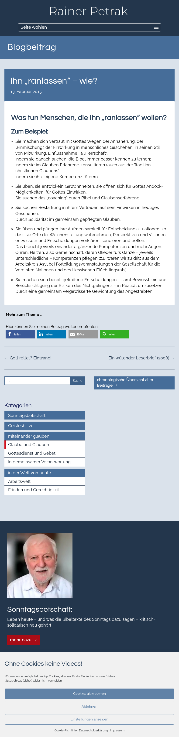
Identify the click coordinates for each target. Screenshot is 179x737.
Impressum (117, 730)
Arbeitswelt (19, 481)
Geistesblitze (21, 425)
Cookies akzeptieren (89, 694)
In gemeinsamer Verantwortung (39, 461)
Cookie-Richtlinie (66, 730)
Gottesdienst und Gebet (31, 453)
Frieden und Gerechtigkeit (34, 489)
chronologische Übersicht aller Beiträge (125, 382)
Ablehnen (89, 706)
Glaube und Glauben (28, 444)
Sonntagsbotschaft (26, 415)
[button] (20, 334)
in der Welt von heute (29, 472)
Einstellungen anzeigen (89, 719)
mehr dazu (20, 639)
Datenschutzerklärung (93, 730)
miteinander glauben (28, 436)
